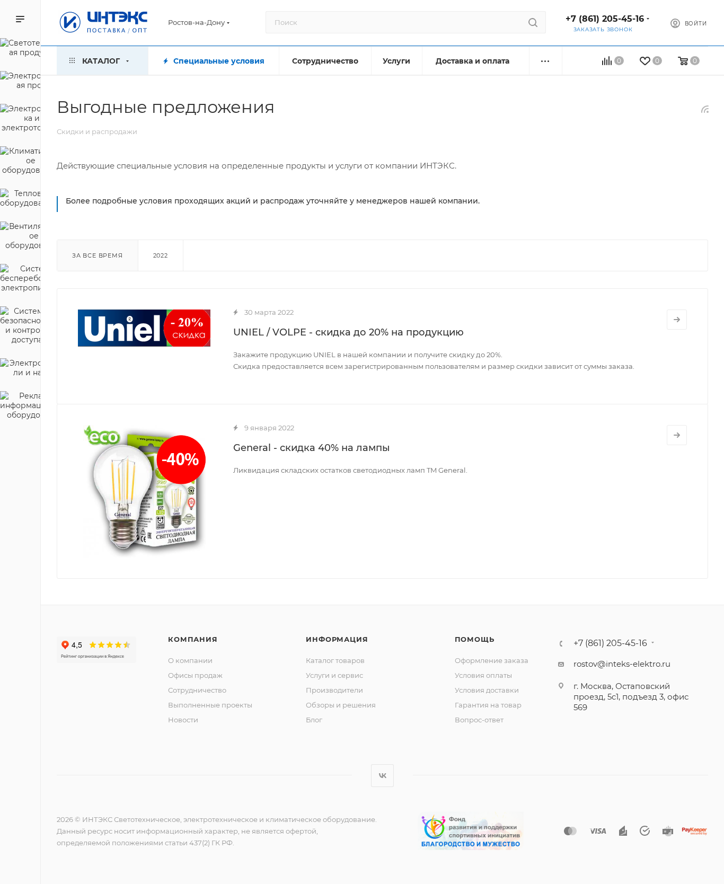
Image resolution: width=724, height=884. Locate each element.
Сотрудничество (197, 690)
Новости (183, 719)
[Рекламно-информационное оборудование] (20, 407)
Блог (314, 719)
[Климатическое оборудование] (20, 162)
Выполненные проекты (210, 705)
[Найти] (533, 22)
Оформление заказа (491, 660)
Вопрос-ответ (479, 719)
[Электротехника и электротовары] (20, 120)
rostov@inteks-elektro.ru (621, 664)
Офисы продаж (195, 675)
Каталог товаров (335, 660)
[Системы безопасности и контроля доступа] (20, 327)
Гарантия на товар (488, 705)
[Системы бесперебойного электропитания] (20, 280)
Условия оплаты (483, 675)
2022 (160, 255)
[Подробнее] (677, 320)
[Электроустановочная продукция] (20, 82)
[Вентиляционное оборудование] (20, 237)
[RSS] (705, 109)
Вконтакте (382, 775)
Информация (337, 639)
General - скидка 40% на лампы (311, 448)
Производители (334, 690)
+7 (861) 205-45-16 (605, 19)
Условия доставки (487, 690)
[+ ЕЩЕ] (545, 61)
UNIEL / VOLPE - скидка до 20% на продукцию (348, 332)
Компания (192, 639)
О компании (190, 660)
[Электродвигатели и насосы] (20, 369)
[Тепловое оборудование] (20, 199)
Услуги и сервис (334, 675)
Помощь (475, 639)
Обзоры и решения (341, 705)
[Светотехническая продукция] (20, 49)
